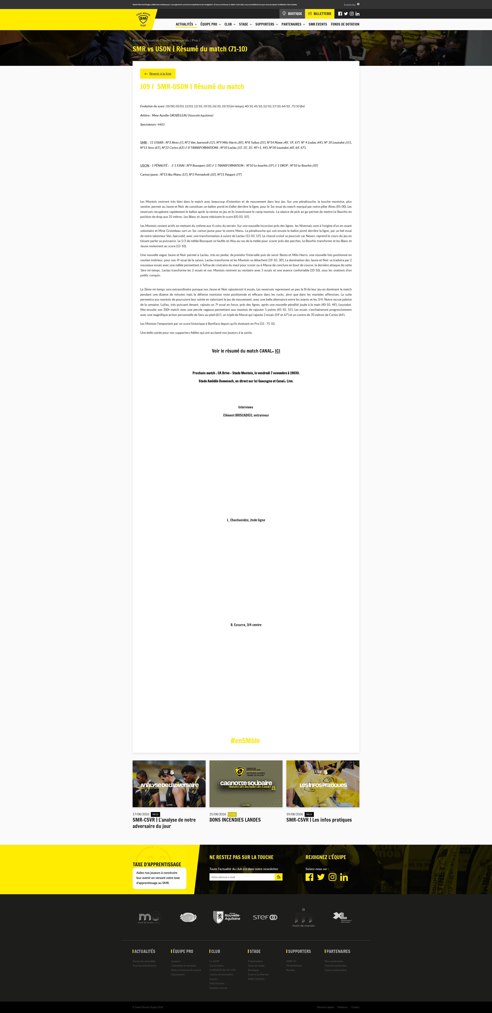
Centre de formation (221, 974)
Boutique (253, 970)
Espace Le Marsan (258, 974)
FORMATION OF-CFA (222, 970)
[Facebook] (340, 14)
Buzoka (290, 970)
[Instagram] (352, 14)
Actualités (152, 40)
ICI (277, 351)
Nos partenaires (334, 961)
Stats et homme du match (186, 970)
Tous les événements (144, 965)
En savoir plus (350, 4)
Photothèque (294, 965)
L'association (216, 965)
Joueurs (175, 961)
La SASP (214, 961)
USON (144, 165)
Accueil (138, 40)
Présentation (255, 961)
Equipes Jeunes (218, 988)
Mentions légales (325, 1007)
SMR (143, 142)
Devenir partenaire (336, 965)
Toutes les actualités (175, 40)
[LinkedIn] (357, 14)
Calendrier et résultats (183, 965)
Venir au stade (256, 965)
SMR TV (291, 961)
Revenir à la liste (160, 73)
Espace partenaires (336, 970)
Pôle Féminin (216, 983)
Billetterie (342, 1007)
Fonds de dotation (345, 24)
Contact (355, 1007)
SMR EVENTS (318, 24)
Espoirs (213, 979)
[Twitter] (346, 14)
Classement (177, 974)
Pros (195, 40)
